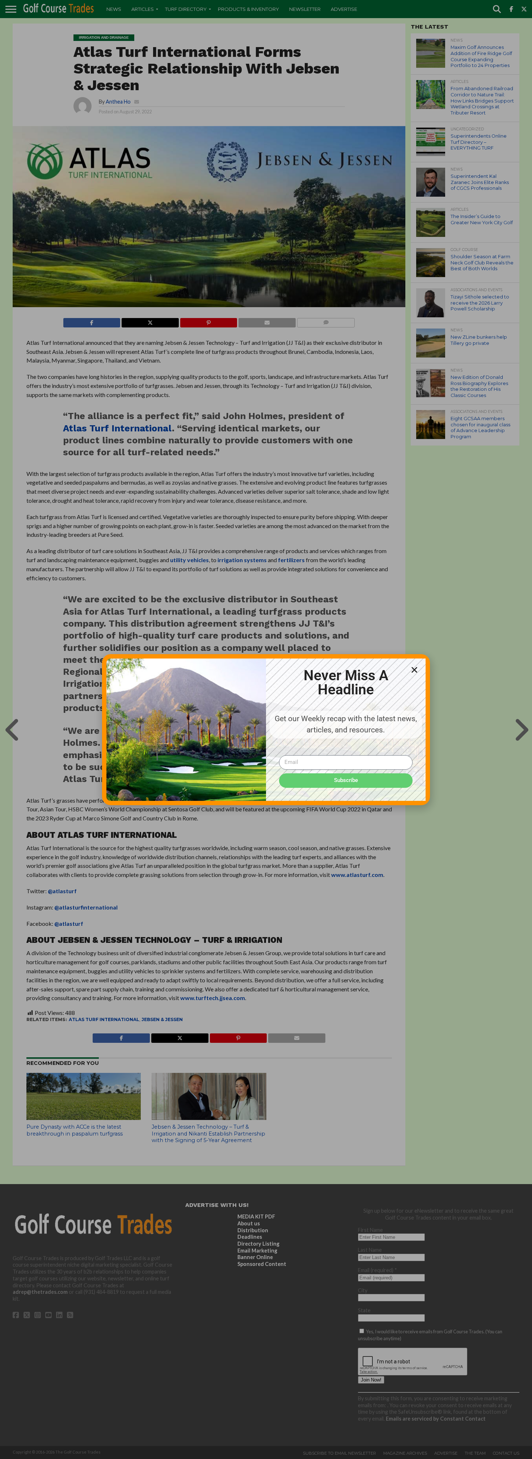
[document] (266, 729)
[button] (414, 670)
